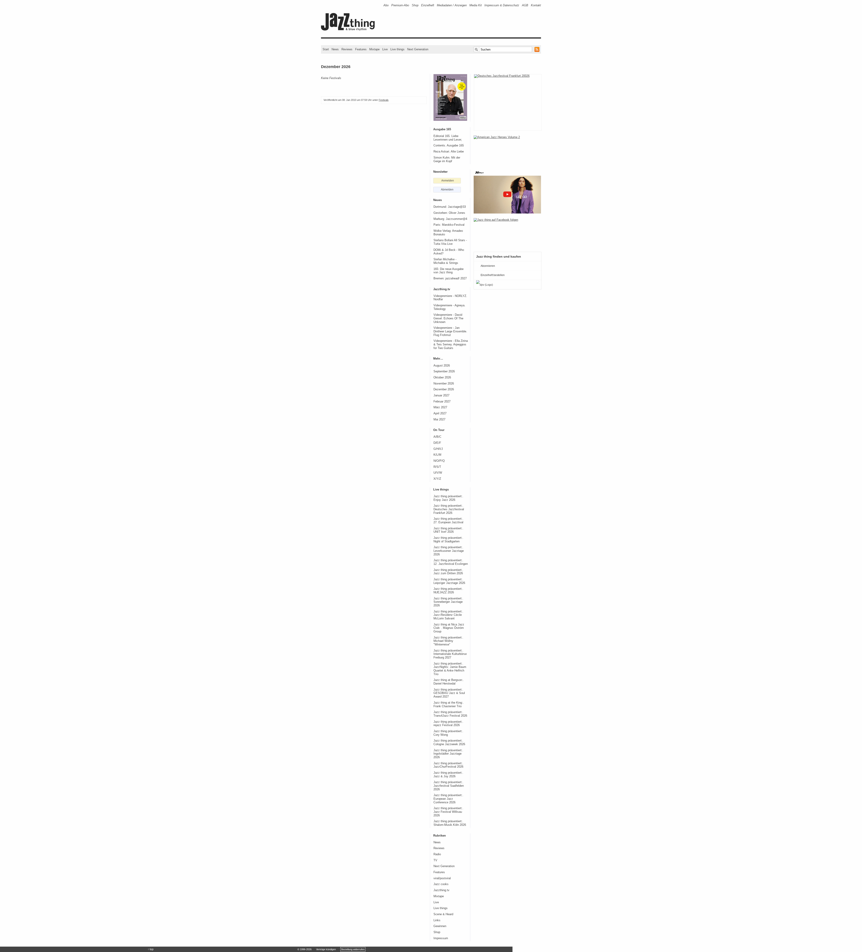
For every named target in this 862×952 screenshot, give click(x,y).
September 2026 (444, 371)
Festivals (384, 100)
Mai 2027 (439, 419)
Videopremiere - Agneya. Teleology (449, 307)
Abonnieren (488, 265)
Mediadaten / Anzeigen (452, 5)
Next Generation (417, 49)
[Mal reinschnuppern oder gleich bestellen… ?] (507, 150)
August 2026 (441, 365)
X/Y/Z (437, 478)
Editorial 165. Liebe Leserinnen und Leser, (447, 138)
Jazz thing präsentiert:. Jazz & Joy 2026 (448, 774)
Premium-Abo (400, 5)
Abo (386, 5)
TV (435, 860)
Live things (397, 49)
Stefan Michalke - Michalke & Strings (445, 261)
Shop (415, 5)
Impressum (440, 938)
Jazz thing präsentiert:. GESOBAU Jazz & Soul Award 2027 (449, 693)
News (335, 49)
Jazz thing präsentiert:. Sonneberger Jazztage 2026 (448, 602)
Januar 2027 (441, 395)
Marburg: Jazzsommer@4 (450, 219)
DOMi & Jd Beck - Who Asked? (448, 251)
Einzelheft (427, 5)
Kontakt (536, 5)
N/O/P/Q (439, 460)
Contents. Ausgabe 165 (448, 145)
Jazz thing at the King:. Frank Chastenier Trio (448, 704)
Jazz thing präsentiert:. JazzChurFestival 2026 (448, 765)
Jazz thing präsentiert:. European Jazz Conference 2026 (448, 799)
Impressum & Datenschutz (501, 5)
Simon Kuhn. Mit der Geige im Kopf (446, 159)
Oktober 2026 (442, 377)
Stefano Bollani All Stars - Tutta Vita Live (450, 242)
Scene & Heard (443, 914)
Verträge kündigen (326, 949)
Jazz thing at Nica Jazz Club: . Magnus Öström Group (448, 628)
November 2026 (443, 383)
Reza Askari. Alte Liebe (448, 151)
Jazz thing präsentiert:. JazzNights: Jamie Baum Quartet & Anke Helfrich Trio (449, 669)
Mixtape (374, 49)
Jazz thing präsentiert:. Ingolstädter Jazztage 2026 (448, 754)
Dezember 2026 (443, 389)
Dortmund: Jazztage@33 (449, 206)
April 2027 (439, 413)
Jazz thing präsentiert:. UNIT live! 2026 (448, 530)
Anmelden (447, 180)
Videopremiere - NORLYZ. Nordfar (450, 297)
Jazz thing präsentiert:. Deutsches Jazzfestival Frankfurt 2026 (448, 509)
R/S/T (437, 466)
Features (361, 49)
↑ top (151, 949)
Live (385, 49)
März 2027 (440, 407)
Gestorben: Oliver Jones (449, 212)
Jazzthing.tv (441, 890)
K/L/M (437, 454)
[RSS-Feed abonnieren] (536, 49)
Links (436, 920)
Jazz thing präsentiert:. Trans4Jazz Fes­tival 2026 (450, 714)
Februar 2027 (442, 401)
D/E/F (437, 442)
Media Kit (475, 5)
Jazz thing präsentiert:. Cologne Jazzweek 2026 (449, 742)
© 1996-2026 (304, 949)
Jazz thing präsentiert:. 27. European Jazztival (448, 520)
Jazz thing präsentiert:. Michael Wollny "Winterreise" (448, 641)
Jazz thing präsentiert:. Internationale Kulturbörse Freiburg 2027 (450, 654)
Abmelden (447, 189)
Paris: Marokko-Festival (448, 224)
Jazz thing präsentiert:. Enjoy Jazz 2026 (448, 498)
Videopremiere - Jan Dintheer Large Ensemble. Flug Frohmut (450, 331)
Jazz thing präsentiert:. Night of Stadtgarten (448, 539)
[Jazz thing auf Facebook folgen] (507, 232)
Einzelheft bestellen (493, 275)
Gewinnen (439, 926)
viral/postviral (442, 878)
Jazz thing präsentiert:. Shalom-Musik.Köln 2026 (449, 823)
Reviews (346, 49)
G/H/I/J (438, 449)
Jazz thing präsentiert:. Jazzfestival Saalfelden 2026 (448, 786)
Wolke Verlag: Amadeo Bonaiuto (448, 232)
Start (326, 49)
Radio (437, 854)
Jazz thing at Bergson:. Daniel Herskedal (448, 681)
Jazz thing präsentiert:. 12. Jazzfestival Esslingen (450, 562)
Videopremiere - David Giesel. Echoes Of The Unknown (448, 318)
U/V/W (437, 472)
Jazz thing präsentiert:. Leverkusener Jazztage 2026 (448, 551)
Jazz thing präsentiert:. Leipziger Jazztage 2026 (449, 581)
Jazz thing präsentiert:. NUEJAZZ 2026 (448, 590)
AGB (525, 5)
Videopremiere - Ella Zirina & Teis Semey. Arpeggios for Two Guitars (450, 344)
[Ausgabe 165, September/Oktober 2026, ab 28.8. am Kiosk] (450, 97)
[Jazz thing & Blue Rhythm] (349, 29)
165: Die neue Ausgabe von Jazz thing (448, 270)
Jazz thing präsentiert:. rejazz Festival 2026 (448, 723)
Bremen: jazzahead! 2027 (450, 278)
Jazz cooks (441, 884)
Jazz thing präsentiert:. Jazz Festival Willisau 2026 (448, 812)
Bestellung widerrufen (353, 949)
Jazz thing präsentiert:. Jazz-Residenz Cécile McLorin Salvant (448, 615)
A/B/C (437, 436)
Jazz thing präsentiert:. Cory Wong (448, 733)
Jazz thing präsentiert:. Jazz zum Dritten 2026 (448, 571)
